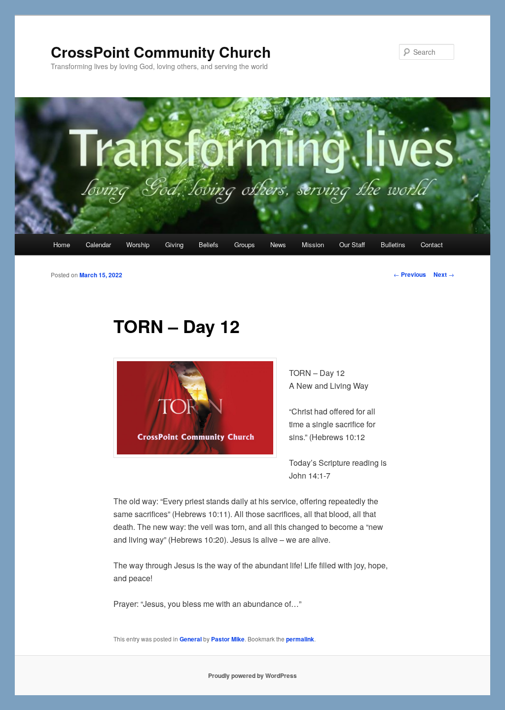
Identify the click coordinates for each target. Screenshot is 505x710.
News (278, 244)
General (191, 639)
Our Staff (352, 244)
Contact (432, 244)
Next (443, 274)
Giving (174, 244)
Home (61, 244)
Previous (410, 274)
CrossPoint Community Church (161, 51)
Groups (244, 244)
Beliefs (208, 244)
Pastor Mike (228, 639)
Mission (313, 244)
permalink (300, 639)
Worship (137, 244)
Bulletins (393, 244)
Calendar (98, 244)
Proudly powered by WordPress (252, 675)
